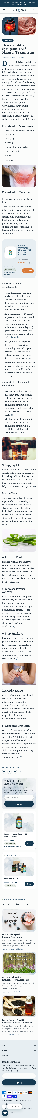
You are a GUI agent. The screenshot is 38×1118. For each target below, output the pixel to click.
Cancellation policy (11, 1112)
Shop (29, 843)
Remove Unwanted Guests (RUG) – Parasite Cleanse (25, 250)
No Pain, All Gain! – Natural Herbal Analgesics (15, 978)
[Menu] (4, 10)
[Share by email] (20, 772)
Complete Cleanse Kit (12, 878)
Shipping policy (26, 1108)
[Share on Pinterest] (15, 772)
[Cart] (33, 10)
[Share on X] (9, 772)
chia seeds (14, 337)
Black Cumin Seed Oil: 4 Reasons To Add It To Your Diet (18, 1021)
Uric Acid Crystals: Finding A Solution (12, 935)
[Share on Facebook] (4, 772)
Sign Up (19, 804)
